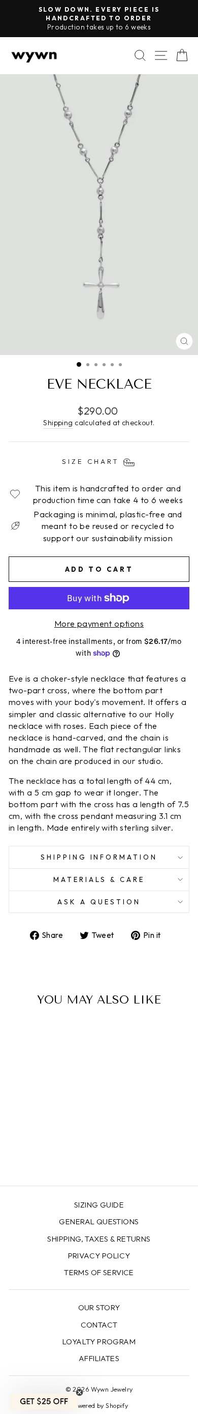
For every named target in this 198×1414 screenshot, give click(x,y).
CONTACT (99, 1325)
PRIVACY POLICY (99, 1255)
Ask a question (99, 902)
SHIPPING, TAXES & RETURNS (98, 1239)
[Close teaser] (79, 1392)
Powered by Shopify (99, 1405)
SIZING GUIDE (99, 1205)
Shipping (58, 422)
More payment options (99, 623)
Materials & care (99, 879)
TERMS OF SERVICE (99, 1272)
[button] (44, 1401)
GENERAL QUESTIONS (99, 1221)
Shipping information (99, 857)
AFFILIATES (99, 1358)
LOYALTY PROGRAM (99, 1341)
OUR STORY (99, 1307)
